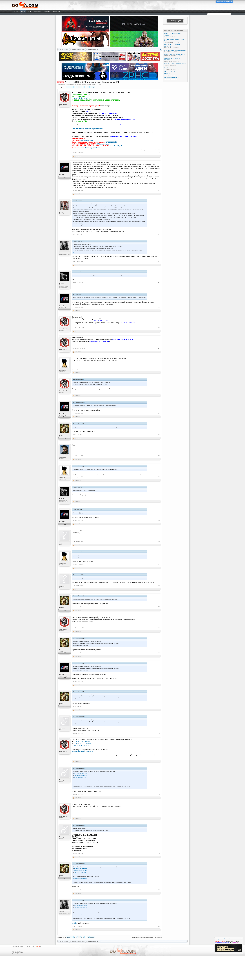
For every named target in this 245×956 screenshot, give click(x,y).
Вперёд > (92, 87)
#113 (159, 706)
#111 (159, 652)
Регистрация (175, 21)
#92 (159, 234)
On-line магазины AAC (71, 84)
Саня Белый (92, 84)
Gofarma (166, 75)
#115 (159, 758)
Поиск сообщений (17, 14)
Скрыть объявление (242, 938)
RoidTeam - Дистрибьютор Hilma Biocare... (175, 63)
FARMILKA (166, 36)
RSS (37, 946)
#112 (159, 681)
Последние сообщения (29, 14)
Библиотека (56, 11)
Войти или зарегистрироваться (224, 1)
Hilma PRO (167, 52)
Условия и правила (16, 951)
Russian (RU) (15, 946)
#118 (159, 853)
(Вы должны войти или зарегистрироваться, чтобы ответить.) (147, 937)
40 (88, 87)
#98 (159, 369)
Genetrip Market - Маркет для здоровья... (175, 68)
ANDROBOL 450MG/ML (82, 745)
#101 (159, 434)
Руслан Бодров (168, 69)
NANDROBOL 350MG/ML (82, 743)
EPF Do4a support (168, 42)
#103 (159, 476)
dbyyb (61, 212)
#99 (159, 392)
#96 (159, 327)
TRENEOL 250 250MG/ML (82, 741)
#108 (159, 585)
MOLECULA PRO (168, 47)
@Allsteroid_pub (86, 140)
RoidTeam (166, 65)
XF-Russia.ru (20, 953)
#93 (159, 261)
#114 (159, 733)
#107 (159, 564)
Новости (16, 11)
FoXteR (61, 283)
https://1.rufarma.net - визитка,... (172, 77)
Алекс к (61, 253)
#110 (159, 627)
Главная (28, 946)
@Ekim (75, 252)
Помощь (22, 946)
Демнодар (62, 370)
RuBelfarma (167, 79)
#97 (159, 348)
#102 (159, 455)
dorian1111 (62, 457)
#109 (159, 606)
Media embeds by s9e (18, 952)
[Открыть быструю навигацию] (160, 49)
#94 (159, 282)
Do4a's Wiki (47, 11)
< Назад (68, 87)
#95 (159, 307)
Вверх (33, 946)
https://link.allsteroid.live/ (81, 98)
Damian (61, 435)
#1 (159, 152)
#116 (159, 794)
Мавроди (75, 733)
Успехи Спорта (168, 61)
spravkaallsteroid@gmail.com (89, 148)
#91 (159, 190)
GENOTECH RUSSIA (169, 56)
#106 (159, 541)
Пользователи (38, 11)
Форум (23, 11)
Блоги (29, 11)
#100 (159, 413)
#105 (159, 520)
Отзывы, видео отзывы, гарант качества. (88, 129)
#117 (159, 815)
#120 (159, 926)
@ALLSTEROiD (111, 142)
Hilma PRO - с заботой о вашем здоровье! (175, 50)
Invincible (62, 174)
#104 (159, 498)
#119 (159, 889)
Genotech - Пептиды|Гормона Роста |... (174, 54)
